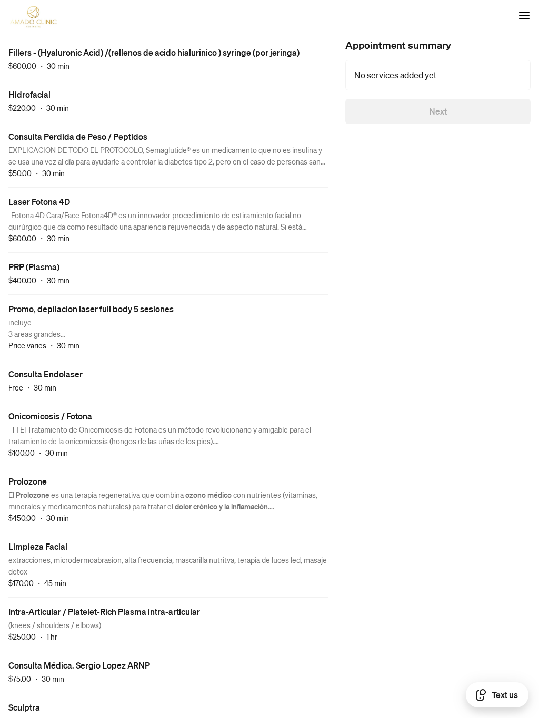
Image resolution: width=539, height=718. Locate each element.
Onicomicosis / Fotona (50, 416)
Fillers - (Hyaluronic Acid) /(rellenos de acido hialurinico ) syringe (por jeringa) (154, 52)
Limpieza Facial (37, 546)
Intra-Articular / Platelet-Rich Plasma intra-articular (104, 611)
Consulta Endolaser (45, 373)
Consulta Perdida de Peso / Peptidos (77, 136)
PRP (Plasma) (33, 266)
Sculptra (24, 707)
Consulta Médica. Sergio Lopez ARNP (79, 665)
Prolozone (27, 481)
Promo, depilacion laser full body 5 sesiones (91, 308)
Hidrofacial (29, 94)
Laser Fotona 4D (39, 201)
